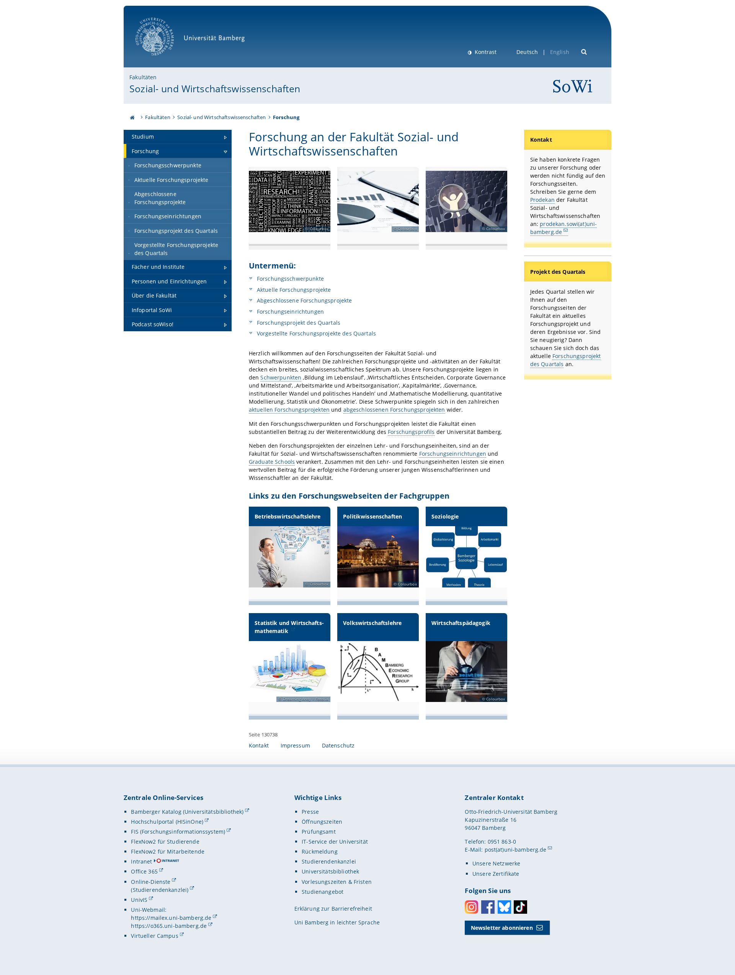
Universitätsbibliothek (330, 871)
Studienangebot (322, 891)
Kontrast (485, 52)
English (559, 52)
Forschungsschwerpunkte (289, 278)
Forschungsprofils (411, 431)
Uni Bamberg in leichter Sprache (337, 922)
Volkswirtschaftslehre (372, 623)
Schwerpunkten (280, 377)
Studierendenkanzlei (329, 861)
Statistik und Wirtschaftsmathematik (289, 627)
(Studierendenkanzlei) (159, 889)
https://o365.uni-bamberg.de (169, 925)
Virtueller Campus (154, 935)
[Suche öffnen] (584, 51)
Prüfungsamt (319, 831)
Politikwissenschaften (372, 516)
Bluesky (504, 907)
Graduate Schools (272, 461)
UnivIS (139, 899)
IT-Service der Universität (335, 841)
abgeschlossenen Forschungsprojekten (394, 409)
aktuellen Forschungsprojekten (289, 409)
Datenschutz (338, 745)
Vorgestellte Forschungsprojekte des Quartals (315, 333)
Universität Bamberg (162, 59)
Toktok (520, 907)
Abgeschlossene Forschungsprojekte (303, 300)
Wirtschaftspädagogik (460, 623)
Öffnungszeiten (322, 821)
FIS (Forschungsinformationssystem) (178, 831)
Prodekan (542, 199)
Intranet (141, 861)
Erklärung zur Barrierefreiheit (333, 908)
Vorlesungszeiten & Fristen (337, 881)
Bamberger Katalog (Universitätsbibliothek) (187, 811)
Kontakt (259, 745)
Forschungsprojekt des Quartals (297, 322)
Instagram (471, 907)
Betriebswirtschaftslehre (287, 516)
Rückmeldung (320, 851)
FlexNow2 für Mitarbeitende (167, 851)
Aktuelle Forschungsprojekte (293, 289)
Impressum (295, 745)
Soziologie (445, 516)
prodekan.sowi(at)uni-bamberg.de (563, 228)
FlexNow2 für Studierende (165, 841)
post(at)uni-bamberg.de (516, 849)
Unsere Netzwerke (496, 863)
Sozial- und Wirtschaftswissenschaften (214, 88)
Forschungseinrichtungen (289, 311)
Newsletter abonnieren (502, 927)
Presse (310, 811)
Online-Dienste (150, 881)
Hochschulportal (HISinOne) (167, 821)
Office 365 (144, 871)
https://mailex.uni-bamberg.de (171, 917)
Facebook (488, 907)
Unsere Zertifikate (495, 873)
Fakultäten (143, 77)
